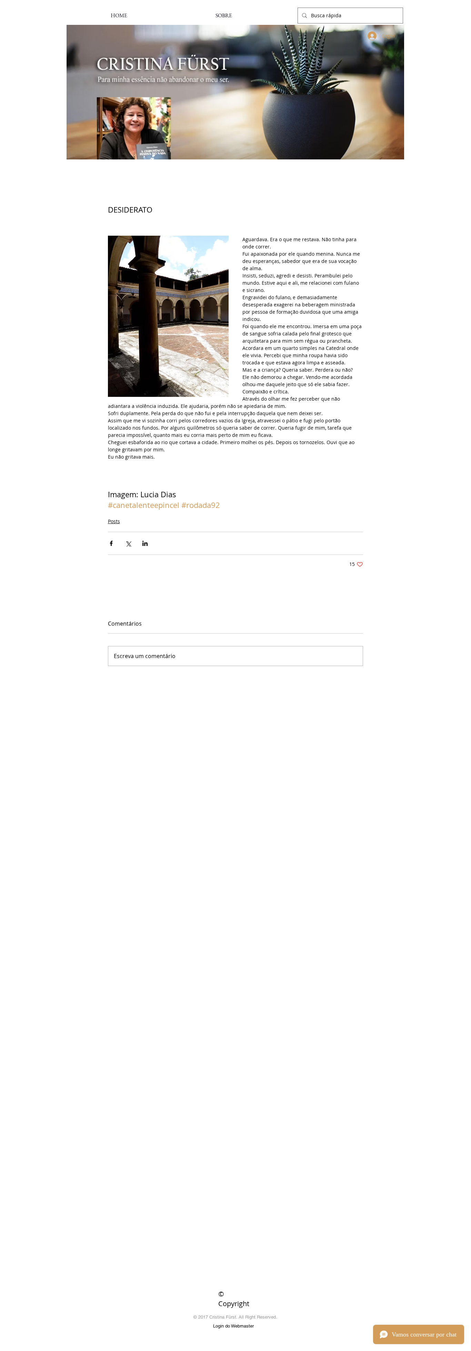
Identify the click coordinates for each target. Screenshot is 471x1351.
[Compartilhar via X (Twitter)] (128, 543)
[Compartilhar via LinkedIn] (145, 543)
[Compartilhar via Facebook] (111, 543)
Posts (114, 521)
